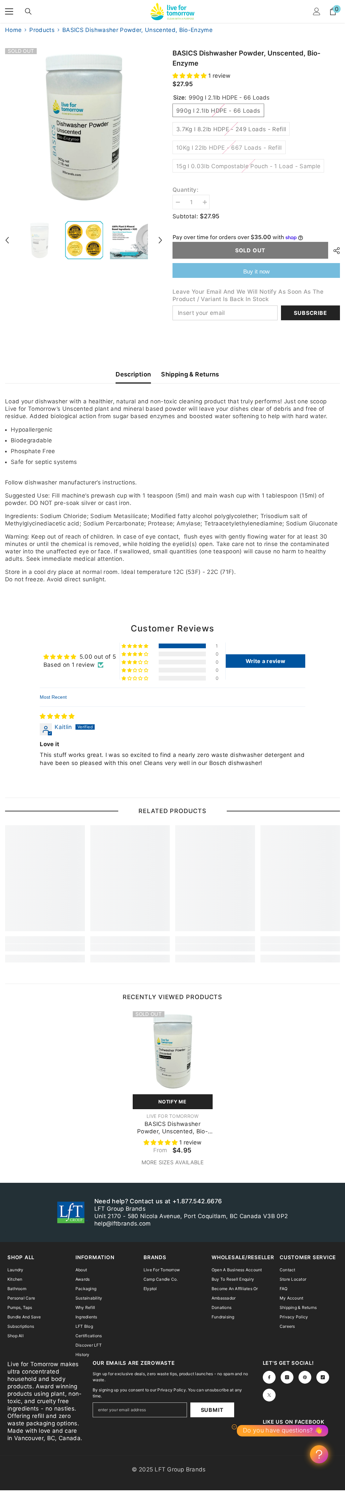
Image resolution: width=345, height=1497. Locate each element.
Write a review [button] (266, 661)
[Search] (28, 11)
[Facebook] (269, 1377)
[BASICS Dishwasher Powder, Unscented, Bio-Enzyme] (173, 1051)
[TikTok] (322, 1377)
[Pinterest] (305, 1377)
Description (133, 374)
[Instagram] (287, 1377)
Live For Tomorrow (173, 1116)
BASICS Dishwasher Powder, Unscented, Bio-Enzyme (172, 1128)
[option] (83, 126)
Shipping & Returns (190, 374)
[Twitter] (269, 1395)
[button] (7, 240)
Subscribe (310, 312)
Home (13, 30)
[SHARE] (334, 251)
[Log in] (316, 11)
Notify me (172, 1101)
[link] (45, 947)
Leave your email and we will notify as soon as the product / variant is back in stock (247, 295)
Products (42, 30)
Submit (212, 1410)
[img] (57, 716)
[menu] (9, 11)
